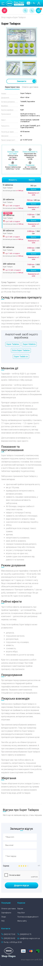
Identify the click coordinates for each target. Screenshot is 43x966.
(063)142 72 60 (9, 934)
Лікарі (3, 917)
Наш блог (21, 913)
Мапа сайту (22, 921)
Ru (34, 3)
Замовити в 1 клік (33, 194)
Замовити (21, 81)
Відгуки (20, 909)
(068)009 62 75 (25, 934)
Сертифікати (6, 913)
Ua (28, 3)
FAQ (2, 921)
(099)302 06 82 (9, 938)
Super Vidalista (29, 344)
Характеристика (12, 87)
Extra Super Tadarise (21, 350)
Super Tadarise (12, 344)
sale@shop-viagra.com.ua (30, 938)
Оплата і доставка (30, 87)
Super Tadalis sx (21, 356)
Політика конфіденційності (27, 917)
